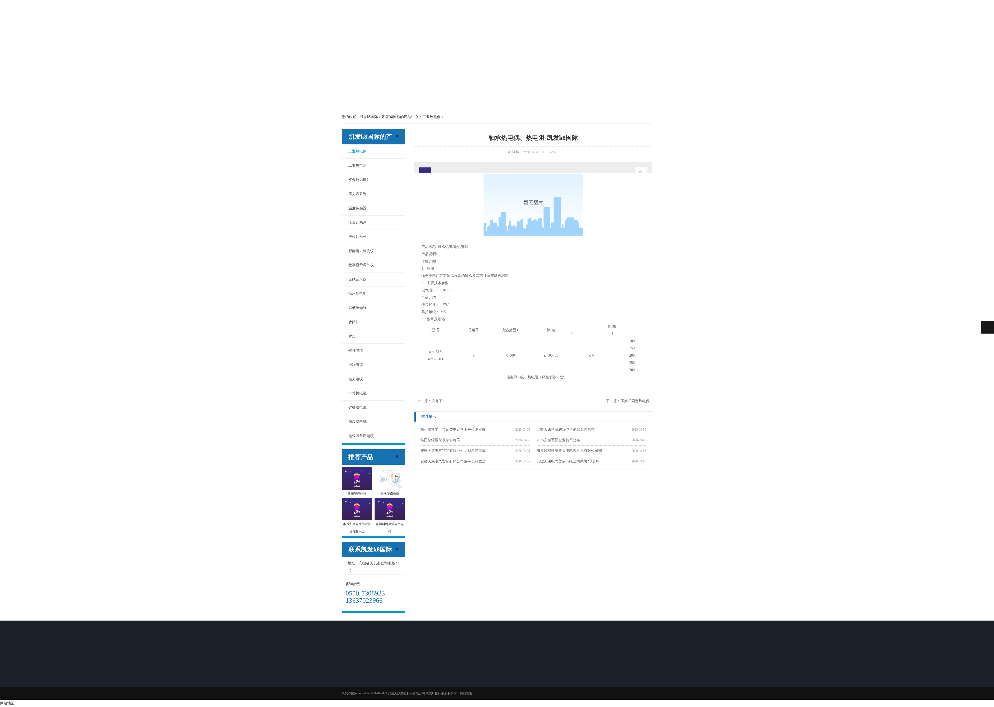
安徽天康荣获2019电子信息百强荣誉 (566, 429)
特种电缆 (355, 350)
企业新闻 (428, 683)
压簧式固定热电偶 (634, 401)
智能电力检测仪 (361, 251)
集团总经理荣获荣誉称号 (440, 440)
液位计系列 (357, 237)
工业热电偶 (357, 151)
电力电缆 (355, 379)
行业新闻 (428, 676)
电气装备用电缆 (361, 436)
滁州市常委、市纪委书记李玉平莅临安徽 (453, 429)
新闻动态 (496, 16)
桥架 (352, 336)
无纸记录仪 (357, 279)
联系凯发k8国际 (629, 16)
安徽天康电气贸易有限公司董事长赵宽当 (453, 461)
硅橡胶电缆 (357, 407)
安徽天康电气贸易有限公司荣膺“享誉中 (568, 461)
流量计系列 (357, 222)
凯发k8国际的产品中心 (452, 16)
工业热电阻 (357, 165)
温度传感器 (357, 208)
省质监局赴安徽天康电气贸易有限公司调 (569, 451)
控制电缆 (355, 365)
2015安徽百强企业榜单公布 (558, 440)
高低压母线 (357, 308)
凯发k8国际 (364, 16)
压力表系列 (357, 194)
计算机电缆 (357, 393)
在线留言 (585, 16)
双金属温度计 (359, 180)
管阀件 (353, 322)
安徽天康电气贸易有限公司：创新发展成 (453, 451)
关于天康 (408, 16)
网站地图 (7, 703)
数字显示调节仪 (361, 265)
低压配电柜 (357, 294)
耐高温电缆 (357, 422)
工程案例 (541, 16)
